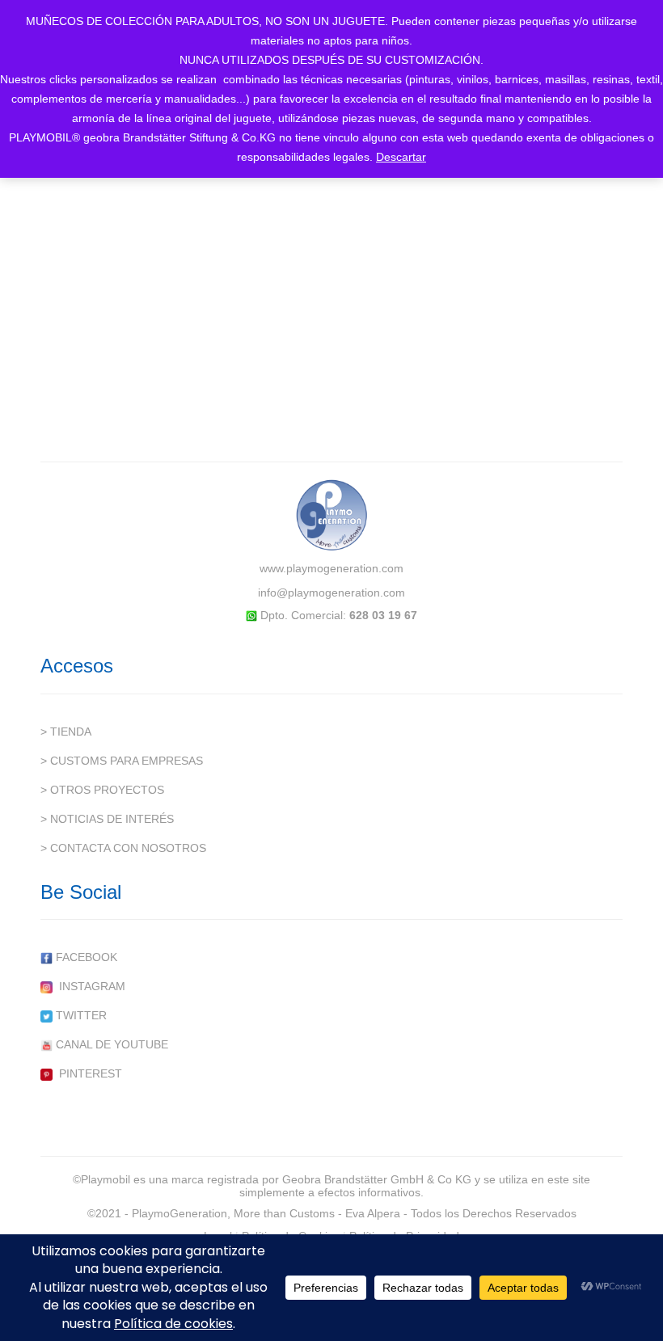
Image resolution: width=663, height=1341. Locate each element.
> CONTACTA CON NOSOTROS (123, 847)
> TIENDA (65, 731)
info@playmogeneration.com (331, 592)
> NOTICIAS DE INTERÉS (107, 818)
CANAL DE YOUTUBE (110, 1044)
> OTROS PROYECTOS (102, 789)
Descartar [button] (401, 156)
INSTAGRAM (89, 986)
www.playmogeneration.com (331, 568)
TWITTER (80, 1015)
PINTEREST (87, 1073)
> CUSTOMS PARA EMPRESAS (121, 760)
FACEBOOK (85, 957)
